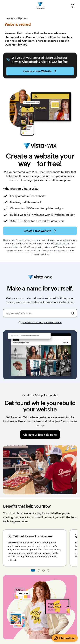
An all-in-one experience (48, 570)
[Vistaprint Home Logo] (40, 6)
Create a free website (37, 230)
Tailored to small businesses (33, 570)
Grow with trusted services (43, 570)
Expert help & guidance (39, 570)
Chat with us (67, 638)
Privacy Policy (35, 247)
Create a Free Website (37, 71)
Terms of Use (62, 243)
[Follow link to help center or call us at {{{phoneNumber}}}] (72, 6)
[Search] (72, 313)
